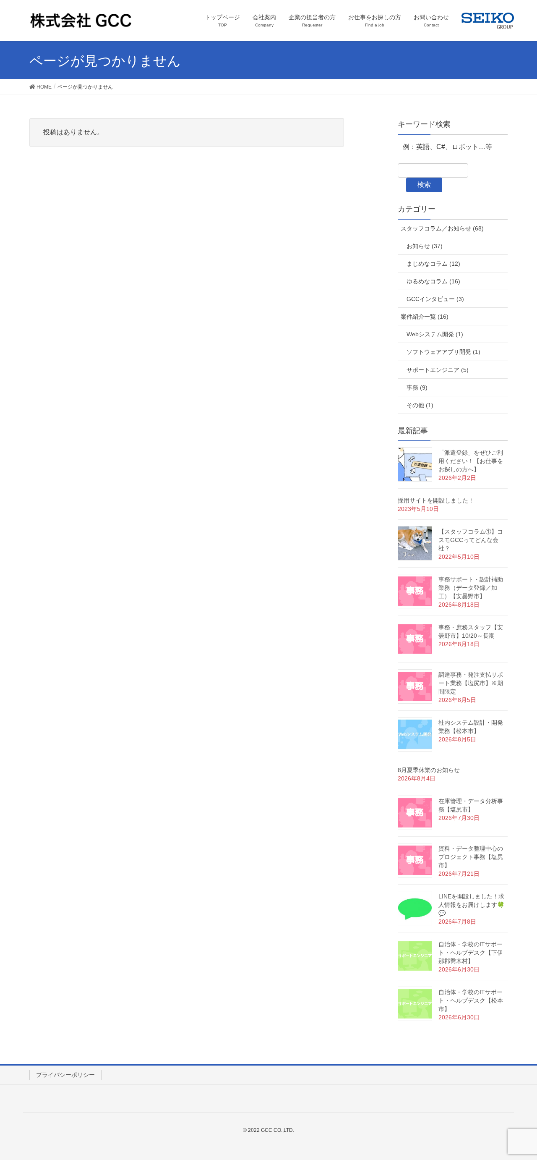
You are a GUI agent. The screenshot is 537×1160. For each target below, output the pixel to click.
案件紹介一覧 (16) (424, 316)
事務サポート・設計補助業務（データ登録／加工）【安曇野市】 (470, 588)
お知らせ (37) (425, 246)
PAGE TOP (516, 1117)
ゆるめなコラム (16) (433, 281)
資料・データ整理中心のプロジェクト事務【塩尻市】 (470, 857)
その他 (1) (420, 405)
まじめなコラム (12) (433, 263)
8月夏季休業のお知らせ (429, 770)
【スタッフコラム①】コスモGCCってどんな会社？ (470, 540)
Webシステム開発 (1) (435, 334)
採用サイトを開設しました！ (436, 500)
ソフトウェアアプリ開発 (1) (443, 351)
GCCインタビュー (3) (435, 299)
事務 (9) (417, 387)
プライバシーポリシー (65, 1074)
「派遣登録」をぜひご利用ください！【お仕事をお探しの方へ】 (470, 461)
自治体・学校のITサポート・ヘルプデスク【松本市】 (470, 1000)
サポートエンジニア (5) (438, 370)
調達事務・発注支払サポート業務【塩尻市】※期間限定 (470, 683)
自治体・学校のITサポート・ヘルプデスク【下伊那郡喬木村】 (470, 952)
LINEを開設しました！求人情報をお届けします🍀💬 (471, 904)
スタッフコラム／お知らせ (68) (442, 228)
